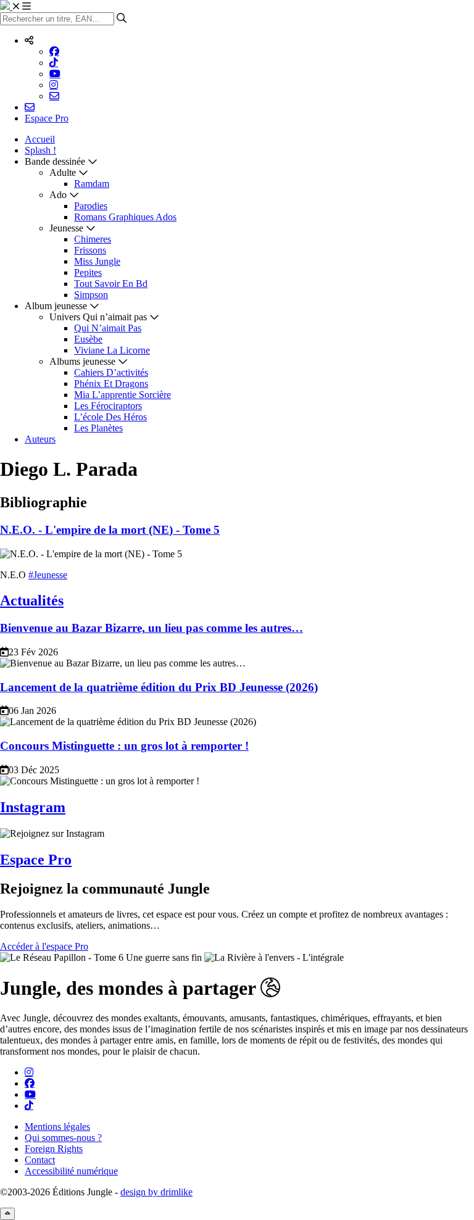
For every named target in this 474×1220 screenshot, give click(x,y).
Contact (40, 1160)
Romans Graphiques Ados (125, 217)
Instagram (32, 807)
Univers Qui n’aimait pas (98, 317)
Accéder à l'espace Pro (44, 946)
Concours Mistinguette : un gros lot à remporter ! (124, 745)
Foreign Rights (54, 1148)
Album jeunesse (56, 306)
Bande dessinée (55, 161)
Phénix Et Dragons (111, 383)
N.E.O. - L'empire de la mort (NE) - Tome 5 (110, 529)
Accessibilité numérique (71, 1171)
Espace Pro (47, 118)
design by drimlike (156, 1192)
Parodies (90, 206)
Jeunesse (66, 228)
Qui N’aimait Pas (107, 328)
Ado (58, 194)
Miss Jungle (97, 261)
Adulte (62, 172)
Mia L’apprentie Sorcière (122, 394)
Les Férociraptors (108, 405)
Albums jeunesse (82, 361)
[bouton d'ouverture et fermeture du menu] (21, 6)
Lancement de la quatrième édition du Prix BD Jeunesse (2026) (159, 687)
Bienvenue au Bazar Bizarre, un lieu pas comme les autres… (151, 627)
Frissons (90, 250)
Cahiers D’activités (111, 372)
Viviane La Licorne (112, 350)
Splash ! (40, 150)
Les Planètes (98, 428)
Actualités (32, 600)
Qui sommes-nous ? (63, 1137)
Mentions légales (57, 1126)
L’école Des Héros (110, 417)
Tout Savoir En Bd (111, 283)
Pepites (88, 272)
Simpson (91, 294)
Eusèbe (88, 339)
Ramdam (91, 183)
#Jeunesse (47, 575)
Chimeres (92, 239)
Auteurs (40, 439)
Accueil (40, 139)
